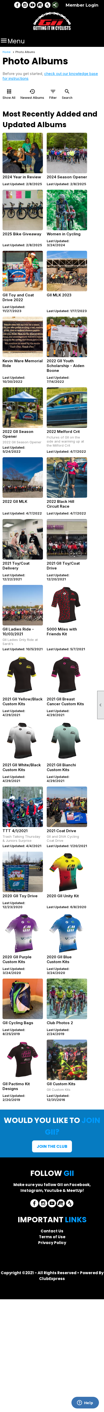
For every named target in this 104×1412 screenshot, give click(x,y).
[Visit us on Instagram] (25, 5)
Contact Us (52, 1231)
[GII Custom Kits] (67, 1060)
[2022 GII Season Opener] (23, 407)
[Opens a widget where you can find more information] (85, 1403)
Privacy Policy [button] (52, 1242)
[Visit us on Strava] (47, 5)
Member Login (82, 5)
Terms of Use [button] (52, 1236)
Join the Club (52, 1146)
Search (67, 94)
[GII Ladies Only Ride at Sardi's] (23, 605)
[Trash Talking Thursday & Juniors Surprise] (23, 807)
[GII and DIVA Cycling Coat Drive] (67, 807)
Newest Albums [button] (32, 94)
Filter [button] (53, 94)
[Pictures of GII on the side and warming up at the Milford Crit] (67, 407)
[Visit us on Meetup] (40, 5)
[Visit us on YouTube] (32, 5)
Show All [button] (9, 94)
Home (7, 52)
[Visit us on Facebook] (17, 5)
